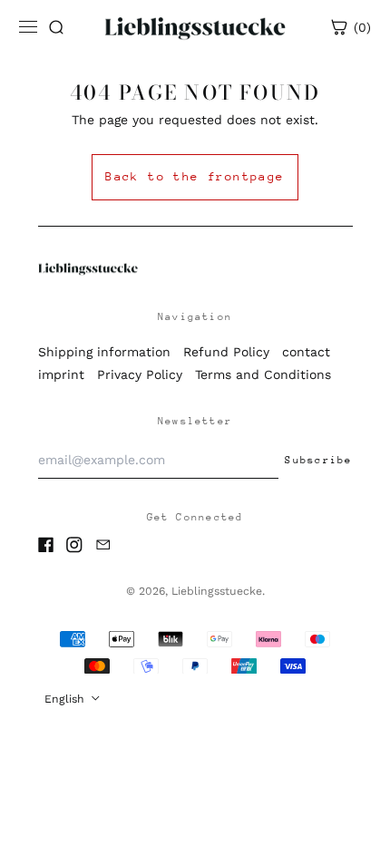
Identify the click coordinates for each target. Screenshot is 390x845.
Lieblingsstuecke (216, 591)
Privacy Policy (139, 374)
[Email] (103, 545)
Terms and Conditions (263, 374)
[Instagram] (74, 545)
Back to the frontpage (194, 176)
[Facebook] (46, 545)
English (66, 699)
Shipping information (104, 352)
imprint (61, 374)
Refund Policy (226, 352)
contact (306, 352)
